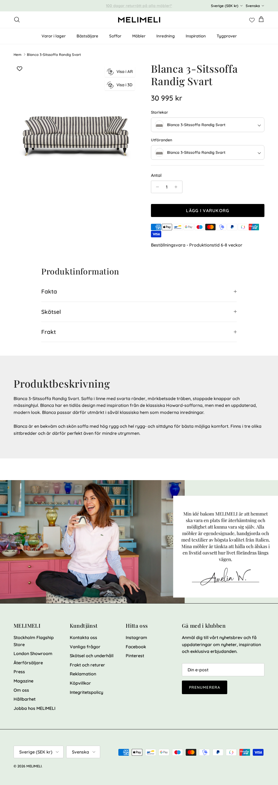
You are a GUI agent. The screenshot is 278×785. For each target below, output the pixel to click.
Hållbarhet (25, 699)
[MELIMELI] (139, 20)
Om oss (21, 690)
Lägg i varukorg (207, 210)
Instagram (136, 637)
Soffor (115, 36)
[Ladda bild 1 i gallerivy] (76, 125)
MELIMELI (34, 766)
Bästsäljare (87, 36)
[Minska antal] (156, 187)
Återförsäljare (28, 662)
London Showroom (33, 653)
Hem (17, 54)
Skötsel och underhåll (91, 655)
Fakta (49, 291)
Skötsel (51, 311)
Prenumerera (204, 687)
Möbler (139, 36)
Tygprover (227, 36)
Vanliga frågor (85, 646)
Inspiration (196, 36)
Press (19, 671)
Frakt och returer (87, 665)
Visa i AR (124, 71)
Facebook (136, 646)
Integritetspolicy (86, 692)
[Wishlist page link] (252, 19)
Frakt (48, 331)
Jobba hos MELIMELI (34, 708)
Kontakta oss (83, 637)
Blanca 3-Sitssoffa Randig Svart (54, 54)
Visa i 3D (124, 84)
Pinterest (135, 655)
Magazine (23, 681)
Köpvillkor (80, 683)
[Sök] (17, 19)
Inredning (165, 36)
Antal (156, 175)
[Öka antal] (177, 187)
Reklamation (83, 673)
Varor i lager (54, 36)
